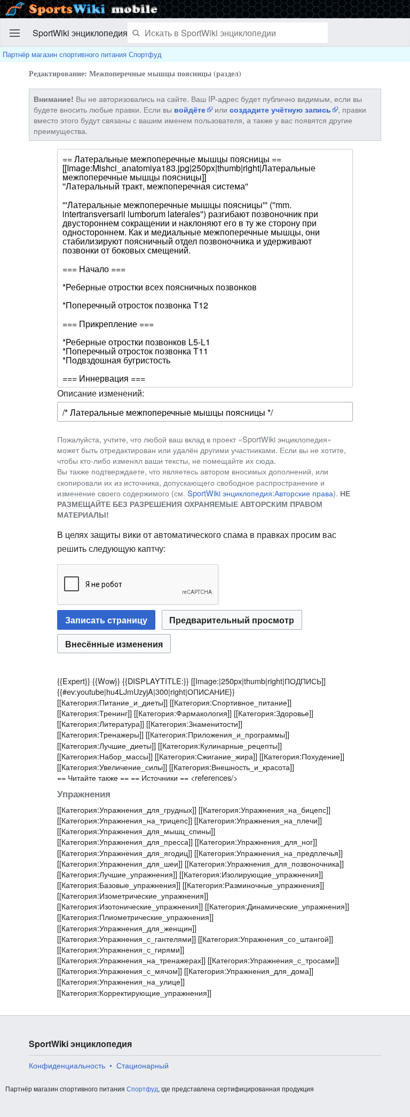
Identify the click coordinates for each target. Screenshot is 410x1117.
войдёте (190, 109)
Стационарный (142, 1065)
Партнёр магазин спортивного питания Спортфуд (82, 54)
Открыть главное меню (15, 33)
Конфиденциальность (67, 1065)
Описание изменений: (100, 393)
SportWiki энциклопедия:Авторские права (260, 492)
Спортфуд (142, 1088)
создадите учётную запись (280, 109)
